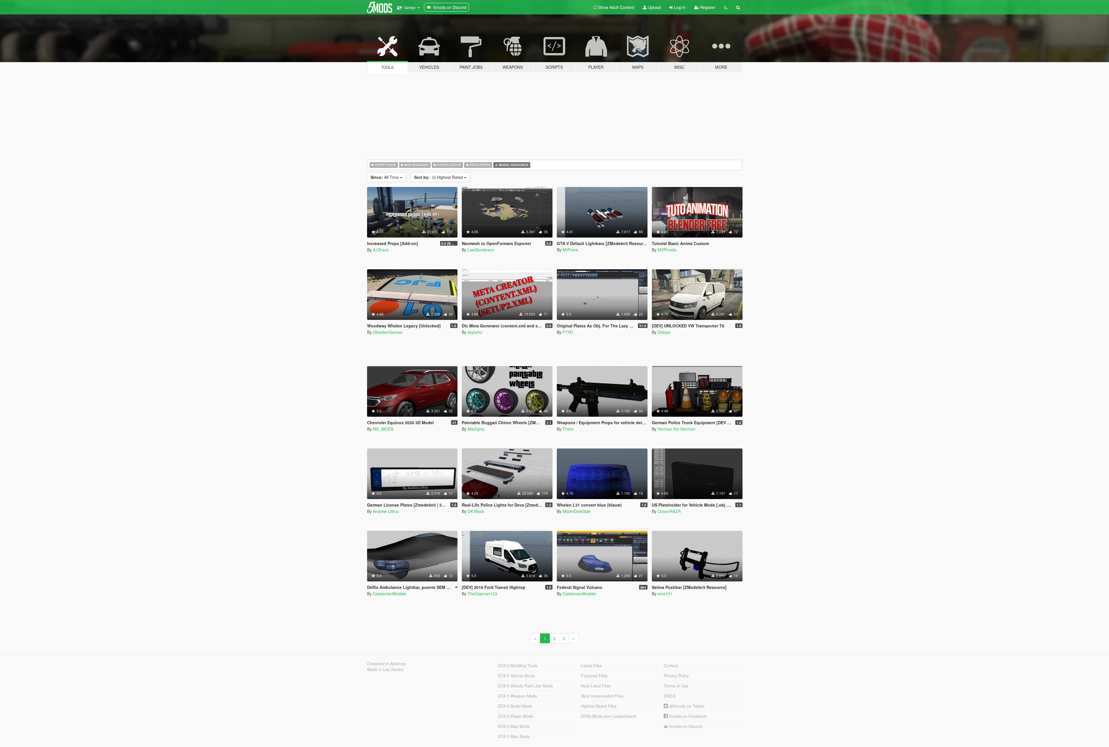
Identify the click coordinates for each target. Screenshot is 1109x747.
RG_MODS (383, 429)
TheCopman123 (482, 593)
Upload (654, 7)
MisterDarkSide (577, 511)
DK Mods (476, 511)
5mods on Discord (685, 726)
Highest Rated (439, 177)
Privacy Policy (676, 676)
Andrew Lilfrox (386, 511)
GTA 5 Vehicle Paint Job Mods (525, 686)
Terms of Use (676, 686)
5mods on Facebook (687, 716)
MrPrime (570, 250)
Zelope (664, 332)
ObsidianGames (387, 332)
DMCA (670, 696)
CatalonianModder (390, 593)
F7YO (568, 332)
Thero (568, 429)
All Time (385, 177)
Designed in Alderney (386, 663)
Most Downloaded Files (602, 696)
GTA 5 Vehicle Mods (516, 676)
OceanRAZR (669, 511)
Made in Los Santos (385, 669)
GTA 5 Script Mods (515, 706)
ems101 (665, 593)
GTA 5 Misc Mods (514, 736)
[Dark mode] (726, 7)
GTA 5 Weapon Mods (517, 696)
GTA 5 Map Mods (514, 726)
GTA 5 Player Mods (515, 716)
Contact (671, 665)
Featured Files (594, 676)
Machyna (476, 429)
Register (707, 7)
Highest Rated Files (599, 706)
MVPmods (667, 250)
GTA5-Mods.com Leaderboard (608, 716)
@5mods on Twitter (686, 706)
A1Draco (381, 250)
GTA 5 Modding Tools (517, 665)
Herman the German (676, 429)
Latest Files (591, 665)
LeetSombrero (481, 250)
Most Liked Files (596, 686)
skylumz (475, 332)
